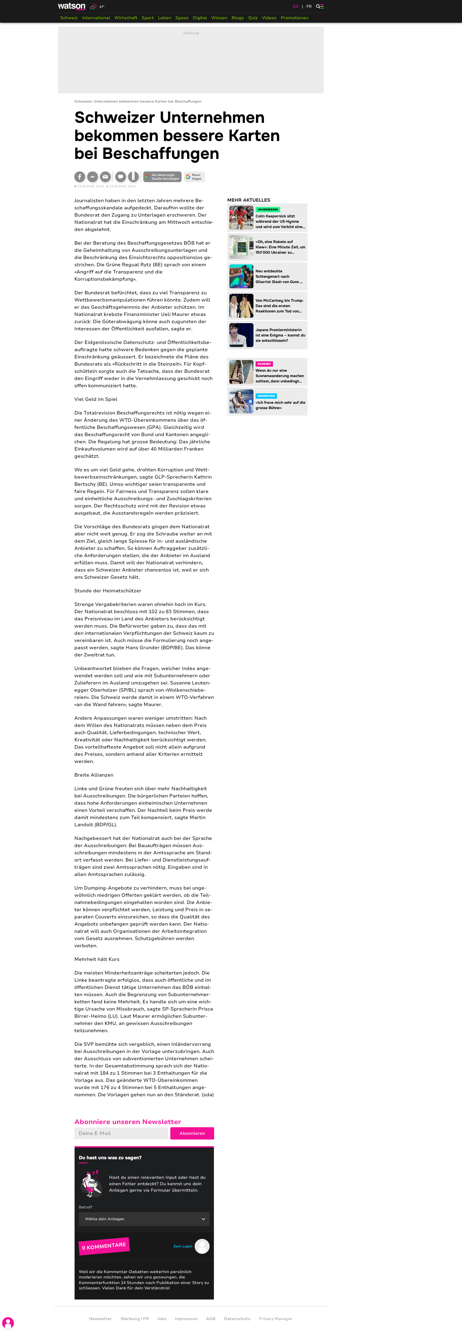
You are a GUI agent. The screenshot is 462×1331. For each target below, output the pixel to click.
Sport (148, 18)
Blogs (238, 18)
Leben (164, 18)
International (96, 18)
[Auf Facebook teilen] (79, 176)
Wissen (219, 18)
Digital (200, 18)
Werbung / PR (135, 1318)
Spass (181, 18)
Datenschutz (237, 1318)
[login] (8, 1323)
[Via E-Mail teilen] (105, 176)
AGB (210, 1318)
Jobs (161, 1318)
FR (309, 6)
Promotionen (295, 18)
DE (296, 6)
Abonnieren (192, 1133)
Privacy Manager (276, 1318)
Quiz (253, 18)
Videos (269, 18)
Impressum (186, 1318)
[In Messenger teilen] (92, 176)
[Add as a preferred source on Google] (162, 176)
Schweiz (69, 18)
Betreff (85, 1207)
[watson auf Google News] (194, 176)
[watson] (72, 6)
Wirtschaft (125, 18)
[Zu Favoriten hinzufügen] (133, 176)
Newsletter (100, 1318)
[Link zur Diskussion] (120, 176)
